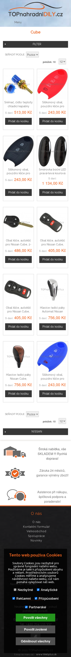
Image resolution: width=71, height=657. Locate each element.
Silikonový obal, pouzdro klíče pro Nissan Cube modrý (52, 378)
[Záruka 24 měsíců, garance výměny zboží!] (16, 478)
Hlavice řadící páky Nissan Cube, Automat (18, 378)
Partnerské (37, 607)
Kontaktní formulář (36, 526)
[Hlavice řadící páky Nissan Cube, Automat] (18, 356)
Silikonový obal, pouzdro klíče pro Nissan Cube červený (52, 106)
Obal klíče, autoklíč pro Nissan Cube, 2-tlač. (18, 244)
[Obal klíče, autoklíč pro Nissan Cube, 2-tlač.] (18, 222)
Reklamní (23, 598)
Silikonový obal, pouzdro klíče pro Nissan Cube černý (18, 173)
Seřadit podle (14, 54)
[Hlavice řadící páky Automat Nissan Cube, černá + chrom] (52, 289)
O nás (36, 522)
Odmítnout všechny (35, 641)
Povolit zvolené (35, 629)
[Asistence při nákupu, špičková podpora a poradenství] (16, 499)
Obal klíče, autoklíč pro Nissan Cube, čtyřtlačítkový (18, 311)
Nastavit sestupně (42, 55)
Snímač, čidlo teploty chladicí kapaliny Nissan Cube (18, 106)
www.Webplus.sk (46, 654)
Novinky (36, 540)
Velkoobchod (36, 531)
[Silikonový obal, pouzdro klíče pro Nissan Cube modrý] (52, 356)
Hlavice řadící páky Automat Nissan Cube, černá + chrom (52, 311)
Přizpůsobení (49, 598)
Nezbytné (25, 590)
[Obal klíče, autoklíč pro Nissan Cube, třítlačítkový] (52, 222)
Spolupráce (36, 536)
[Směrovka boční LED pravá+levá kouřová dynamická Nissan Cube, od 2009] (52, 151)
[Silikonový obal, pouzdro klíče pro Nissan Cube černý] (18, 151)
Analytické (49, 590)
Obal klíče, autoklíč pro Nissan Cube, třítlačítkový (52, 244)
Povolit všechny (35, 617)
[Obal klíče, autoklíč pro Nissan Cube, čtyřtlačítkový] (18, 289)
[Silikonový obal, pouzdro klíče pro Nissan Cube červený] (52, 84)
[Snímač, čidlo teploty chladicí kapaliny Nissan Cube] (18, 84)
